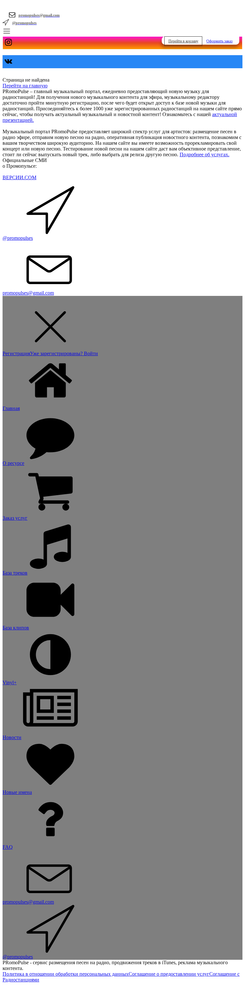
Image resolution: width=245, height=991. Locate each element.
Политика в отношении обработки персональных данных (66, 974)
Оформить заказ (219, 41)
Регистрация (16, 353)
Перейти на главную (25, 85)
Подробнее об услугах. (204, 154)
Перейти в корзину (183, 41)
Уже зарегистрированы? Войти (64, 353)
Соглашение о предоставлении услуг (169, 974)
